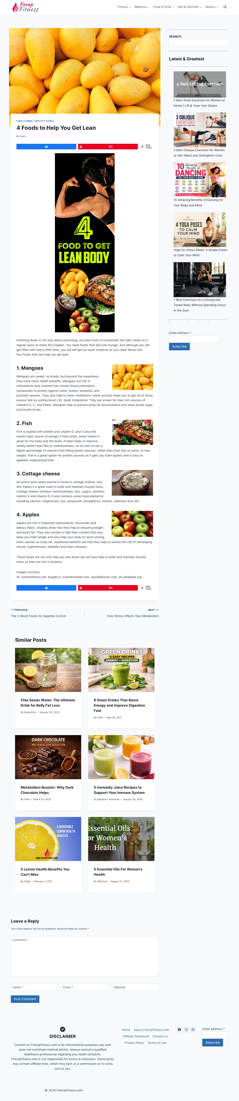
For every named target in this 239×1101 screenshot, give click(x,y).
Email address (180, 333)
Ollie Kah (102, 881)
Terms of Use (156, 1043)
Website (119, 987)
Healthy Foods (44, 121)
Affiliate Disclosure (136, 1036)
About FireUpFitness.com (151, 1030)
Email (68, 987)
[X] (186, 1030)
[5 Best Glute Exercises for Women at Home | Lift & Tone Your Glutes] (201, 84)
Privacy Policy (134, 1043)
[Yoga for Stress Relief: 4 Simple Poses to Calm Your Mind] (201, 229)
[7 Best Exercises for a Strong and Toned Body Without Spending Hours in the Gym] (201, 279)
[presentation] (48, 670)
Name (17, 987)
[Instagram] (193, 1030)
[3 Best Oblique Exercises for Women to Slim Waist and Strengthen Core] (201, 129)
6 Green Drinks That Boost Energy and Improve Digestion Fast (119, 705)
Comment (20, 940)
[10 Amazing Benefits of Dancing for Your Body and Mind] (201, 179)
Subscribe (179, 346)
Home (126, 1030)
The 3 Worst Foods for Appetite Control (38, 613)
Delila (27, 881)
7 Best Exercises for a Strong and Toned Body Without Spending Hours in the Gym (200, 305)
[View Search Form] (225, 7)
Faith (23, 136)
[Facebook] (179, 1030)
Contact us (160, 1036)
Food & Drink (24, 121)
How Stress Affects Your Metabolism (133, 613)
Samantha (30, 712)
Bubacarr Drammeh (108, 799)
